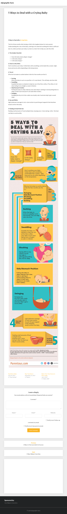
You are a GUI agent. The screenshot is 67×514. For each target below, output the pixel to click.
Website (53, 412)
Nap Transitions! (29, 374)
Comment (33, 399)
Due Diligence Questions (11, 503)
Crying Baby (23, 40)
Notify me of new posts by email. (34, 426)
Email (33, 412)
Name (14, 412)
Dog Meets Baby (12, 374)
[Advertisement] (33, 27)
